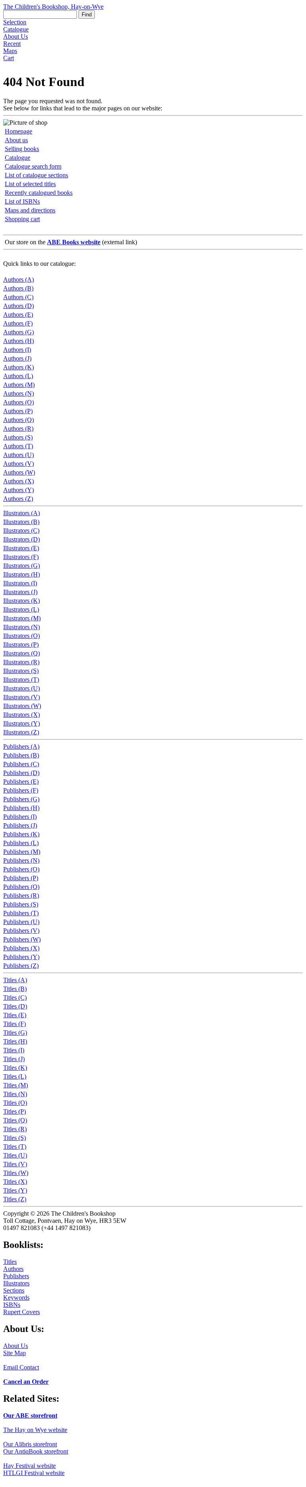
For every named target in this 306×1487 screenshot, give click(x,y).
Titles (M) (15, 1085)
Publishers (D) (21, 772)
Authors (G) (18, 332)
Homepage (18, 131)
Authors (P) (18, 411)
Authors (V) (18, 463)
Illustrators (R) (21, 662)
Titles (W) (15, 1172)
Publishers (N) (21, 860)
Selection (14, 22)
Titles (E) (14, 1015)
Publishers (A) (21, 746)
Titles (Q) (15, 1120)
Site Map (14, 1353)
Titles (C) (15, 997)
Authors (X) (18, 481)
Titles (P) (14, 1111)
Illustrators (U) (21, 688)
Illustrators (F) (21, 556)
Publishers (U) (21, 921)
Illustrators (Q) (21, 653)
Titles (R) (15, 1129)
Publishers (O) (21, 869)
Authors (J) (17, 358)
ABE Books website (73, 242)
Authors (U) (18, 454)
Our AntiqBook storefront (35, 1451)
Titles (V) (15, 1164)
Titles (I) (13, 1050)
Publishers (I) (20, 816)
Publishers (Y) (21, 956)
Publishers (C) (21, 764)
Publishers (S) (20, 904)
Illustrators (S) (21, 670)
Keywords (16, 1297)
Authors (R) (18, 428)
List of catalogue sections (36, 175)
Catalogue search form (33, 166)
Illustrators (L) (21, 609)
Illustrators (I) (20, 583)
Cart (8, 58)
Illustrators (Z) (21, 732)
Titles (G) (15, 1032)
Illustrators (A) (21, 513)
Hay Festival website (29, 1465)
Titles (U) (15, 1155)
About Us (15, 36)
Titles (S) (14, 1137)
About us (16, 140)
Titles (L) (14, 1076)
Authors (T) (18, 446)
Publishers (16, 1276)
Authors (13, 1268)
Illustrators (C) (21, 530)
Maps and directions (30, 210)
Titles (10, 1261)
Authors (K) (18, 367)
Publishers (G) (21, 799)
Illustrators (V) (21, 697)
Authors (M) (19, 384)
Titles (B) (15, 988)
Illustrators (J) (20, 592)
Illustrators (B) (21, 521)
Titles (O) (15, 1102)
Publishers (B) (21, 755)
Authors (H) (18, 340)
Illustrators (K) (21, 600)
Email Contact (21, 1367)
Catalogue (16, 29)
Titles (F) (14, 1023)
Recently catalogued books (39, 192)
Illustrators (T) (21, 679)
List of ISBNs (22, 201)
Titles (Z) (14, 1199)
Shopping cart (22, 219)
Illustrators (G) (21, 565)
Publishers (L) (21, 843)
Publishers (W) (22, 939)
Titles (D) (15, 1006)
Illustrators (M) (22, 618)
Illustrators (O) (21, 635)
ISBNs (11, 1304)
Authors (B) (18, 288)
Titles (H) (15, 1041)
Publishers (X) (21, 948)
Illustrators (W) (22, 705)
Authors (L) (18, 376)
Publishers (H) (21, 807)
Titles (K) (15, 1067)
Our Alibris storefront (30, 1444)
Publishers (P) (20, 878)
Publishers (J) (20, 825)
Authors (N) (18, 393)
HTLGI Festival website (34, 1472)
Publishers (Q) (21, 886)
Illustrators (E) (21, 548)
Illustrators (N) (21, 627)
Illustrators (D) (21, 539)
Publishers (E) (21, 781)
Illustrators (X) (21, 714)
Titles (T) (14, 1146)
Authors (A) (18, 279)
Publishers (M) (21, 851)
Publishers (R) (21, 895)
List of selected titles (30, 183)
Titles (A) (15, 980)
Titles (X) (15, 1181)
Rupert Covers (21, 1311)
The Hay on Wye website (35, 1429)
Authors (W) (19, 472)
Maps (10, 50)
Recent (12, 43)
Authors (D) (18, 305)
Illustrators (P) (21, 644)
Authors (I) (17, 349)
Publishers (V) (21, 930)
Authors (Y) (18, 490)
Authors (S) (18, 437)
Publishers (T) (21, 913)
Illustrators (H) (21, 574)
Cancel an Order (26, 1381)
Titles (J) (14, 1058)
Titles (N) (15, 1094)
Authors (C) (18, 297)
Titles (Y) (15, 1190)
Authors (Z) (18, 498)
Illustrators (16, 1283)
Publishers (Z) (21, 965)
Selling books (22, 148)
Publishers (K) (21, 834)
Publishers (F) (20, 790)
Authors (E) (18, 314)
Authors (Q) (18, 419)
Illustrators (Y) (21, 723)
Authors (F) (18, 323)
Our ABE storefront (30, 1415)
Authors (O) (18, 402)
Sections (13, 1290)
